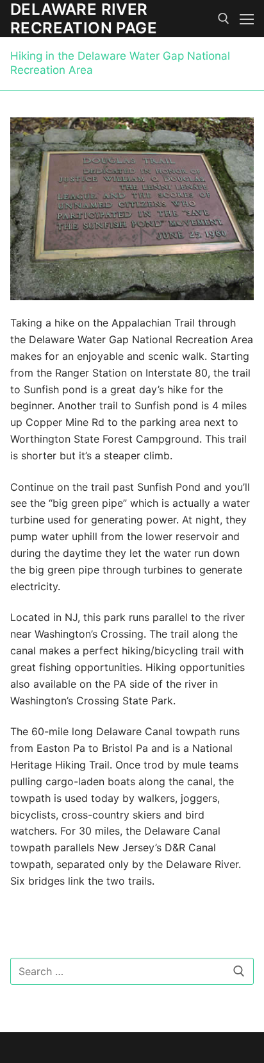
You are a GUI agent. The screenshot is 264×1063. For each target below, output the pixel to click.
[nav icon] (247, 18)
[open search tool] (223, 18)
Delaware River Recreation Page (83, 18)
